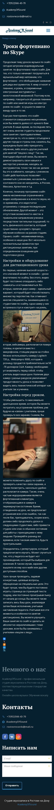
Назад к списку (9, 38)
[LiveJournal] (4, 650)
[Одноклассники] (4, 644)
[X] (4, 641)
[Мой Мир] (4, 647)
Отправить (12, 785)
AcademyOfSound (15, 9)
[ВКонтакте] (4, 639)
